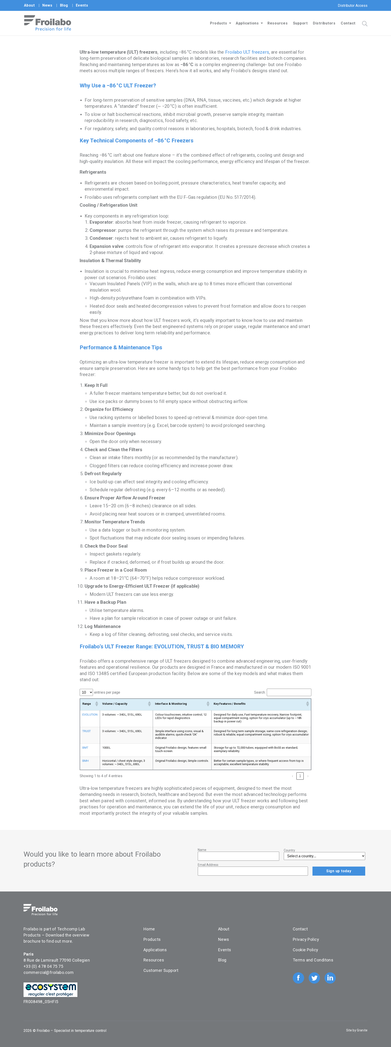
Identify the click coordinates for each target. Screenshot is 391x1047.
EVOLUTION (90, 714)
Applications (247, 23)
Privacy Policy (306, 939)
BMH (85, 760)
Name (202, 850)
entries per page (107, 692)
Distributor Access (352, 5)
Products (218, 23)
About (29, 5)
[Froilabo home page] (47, 29)
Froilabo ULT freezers (247, 52)
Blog (64, 5)
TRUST (86, 731)
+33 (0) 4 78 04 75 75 (43, 966)
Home (149, 929)
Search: (260, 692)
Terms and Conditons (313, 960)
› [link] (307, 776)
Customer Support (160, 970)
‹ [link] (292, 776)
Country (289, 850)
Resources (277, 23)
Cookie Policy (305, 949)
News (47, 5)
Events (82, 5)
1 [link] (300, 776)
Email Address (208, 865)
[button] (96, 704)
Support (300, 23)
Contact (348, 23)
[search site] (364, 23)
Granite (362, 1030)
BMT (85, 747)
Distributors (324, 23)
